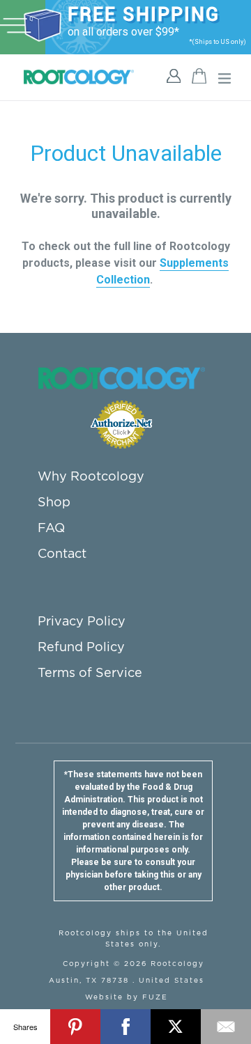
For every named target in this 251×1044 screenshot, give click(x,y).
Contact (62, 554)
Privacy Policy (82, 622)
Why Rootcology (91, 477)
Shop (54, 503)
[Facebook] (125, 1026)
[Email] (226, 1026)
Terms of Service (90, 673)
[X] (176, 1026)
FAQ (51, 528)
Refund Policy (81, 647)
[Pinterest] (75, 1026)
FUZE (155, 997)
